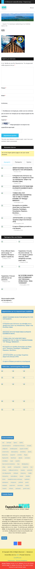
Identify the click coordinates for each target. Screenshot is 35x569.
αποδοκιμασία (13, 448)
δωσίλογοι (13, 458)
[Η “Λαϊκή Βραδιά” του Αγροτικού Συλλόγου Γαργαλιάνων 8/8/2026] (6, 373)
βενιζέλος (23, 451)
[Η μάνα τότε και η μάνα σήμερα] (28, 373)
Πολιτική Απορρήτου (21, 560)
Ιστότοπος (4, 103)
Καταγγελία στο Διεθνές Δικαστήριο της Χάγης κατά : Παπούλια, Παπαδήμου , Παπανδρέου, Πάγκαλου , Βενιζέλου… (21, 209)
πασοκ (21, 476)
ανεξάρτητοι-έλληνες (18, 445)
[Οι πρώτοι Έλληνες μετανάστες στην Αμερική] (6, 229)
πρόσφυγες (5, 482)
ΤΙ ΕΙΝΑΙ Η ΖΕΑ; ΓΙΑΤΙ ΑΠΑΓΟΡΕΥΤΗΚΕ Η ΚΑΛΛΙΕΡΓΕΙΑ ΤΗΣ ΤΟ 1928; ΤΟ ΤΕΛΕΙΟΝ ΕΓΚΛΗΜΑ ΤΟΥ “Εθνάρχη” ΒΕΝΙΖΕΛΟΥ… (22, 196)
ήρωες (15, 442)
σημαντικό (12, 485)
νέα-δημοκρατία (6, 473)
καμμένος (25, 467)
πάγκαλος (23, 473)
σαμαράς (4, 485)
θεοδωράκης (25, 464)
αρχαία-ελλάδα (24, 448)
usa (3, 442)
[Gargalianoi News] (4, 7)
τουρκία (4, 488)
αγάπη (21, 442)
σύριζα (27, 485)
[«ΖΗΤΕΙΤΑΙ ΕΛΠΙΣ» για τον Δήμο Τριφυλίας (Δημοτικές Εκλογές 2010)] (6, 220)
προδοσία (27, 479)
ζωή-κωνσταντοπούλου (8, 464)
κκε (32, 467)
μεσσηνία (29, 470)
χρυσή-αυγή (26, 488)
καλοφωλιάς (17, 467)
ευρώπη (17, 461)
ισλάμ (3, 467)
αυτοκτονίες (5, 451)
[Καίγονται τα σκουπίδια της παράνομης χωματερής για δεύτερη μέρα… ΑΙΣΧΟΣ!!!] (6, 412)
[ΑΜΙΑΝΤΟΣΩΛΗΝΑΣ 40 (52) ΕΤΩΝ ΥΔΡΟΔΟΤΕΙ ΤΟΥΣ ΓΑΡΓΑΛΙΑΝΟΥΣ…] (6, 170)
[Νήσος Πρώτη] (17, 17)
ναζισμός (15, 473)
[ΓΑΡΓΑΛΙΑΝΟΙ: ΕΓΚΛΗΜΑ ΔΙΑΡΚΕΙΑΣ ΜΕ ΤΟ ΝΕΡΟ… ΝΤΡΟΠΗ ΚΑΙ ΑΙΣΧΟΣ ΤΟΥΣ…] (6, 385)
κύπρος (4, 470)
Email (3, 95)
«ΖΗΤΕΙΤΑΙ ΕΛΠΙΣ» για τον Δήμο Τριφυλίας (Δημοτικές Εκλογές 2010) (22, 219)
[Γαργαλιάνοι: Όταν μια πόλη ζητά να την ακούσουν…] (9, 270)
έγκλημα (9, 442)
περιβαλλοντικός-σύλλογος (15, 479)
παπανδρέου (14, 476)
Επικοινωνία (11, 560)
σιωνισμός (20, 485)
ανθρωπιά (4, 448)
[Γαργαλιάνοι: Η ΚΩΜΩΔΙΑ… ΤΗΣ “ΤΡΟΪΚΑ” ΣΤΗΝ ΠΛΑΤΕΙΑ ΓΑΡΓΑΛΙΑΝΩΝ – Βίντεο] (28, 387)
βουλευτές (5, 454)
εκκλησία (27, 458)
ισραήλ (9, 467)
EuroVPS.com (17, 557)
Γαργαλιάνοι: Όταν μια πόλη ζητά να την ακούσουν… (8, 277)
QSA (17, 555)
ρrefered (21, 482)
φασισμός (18, 488)
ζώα (18, 464)
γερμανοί (12, 454)
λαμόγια (23, 470)
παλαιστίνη (5, 476)
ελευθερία (5, 461)
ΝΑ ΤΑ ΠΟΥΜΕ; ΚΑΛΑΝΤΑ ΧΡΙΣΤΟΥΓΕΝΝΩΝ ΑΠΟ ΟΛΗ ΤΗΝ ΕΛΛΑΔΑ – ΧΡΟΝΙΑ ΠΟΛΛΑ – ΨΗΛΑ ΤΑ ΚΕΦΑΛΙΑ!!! (25, 279)
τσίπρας (11, 488)
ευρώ (11, 461)
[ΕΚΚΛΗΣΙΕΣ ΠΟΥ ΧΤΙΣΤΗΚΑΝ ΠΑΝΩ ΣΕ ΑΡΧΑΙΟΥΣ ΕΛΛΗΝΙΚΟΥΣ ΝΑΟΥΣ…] (6, 187)
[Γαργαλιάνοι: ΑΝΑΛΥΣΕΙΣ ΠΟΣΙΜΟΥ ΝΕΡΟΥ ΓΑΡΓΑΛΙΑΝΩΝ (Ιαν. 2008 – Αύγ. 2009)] (17, 403)
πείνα (3, 479)
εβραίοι (20, 458)
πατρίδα (28, 476)
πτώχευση (13, 482)
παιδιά (30, 473)
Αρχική (4, 24)
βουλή (29, 451)
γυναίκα (20, 454)
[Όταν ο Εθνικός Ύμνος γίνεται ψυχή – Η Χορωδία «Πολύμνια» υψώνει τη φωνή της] (9, 245)
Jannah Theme (6, 563)
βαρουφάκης (14, 451)
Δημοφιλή (7, 162)
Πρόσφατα (18, 162)
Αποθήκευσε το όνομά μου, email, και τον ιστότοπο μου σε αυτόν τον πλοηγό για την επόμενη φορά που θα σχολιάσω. (17, 113)
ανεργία (29, 445)
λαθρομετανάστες (13, 470)
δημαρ (25, 454)
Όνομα (3, 88)
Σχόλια (29, 162)
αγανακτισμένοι (6, 445)
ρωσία (27, 482)
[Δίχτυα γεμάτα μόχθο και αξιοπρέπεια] (9, 292)
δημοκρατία (5, 458)
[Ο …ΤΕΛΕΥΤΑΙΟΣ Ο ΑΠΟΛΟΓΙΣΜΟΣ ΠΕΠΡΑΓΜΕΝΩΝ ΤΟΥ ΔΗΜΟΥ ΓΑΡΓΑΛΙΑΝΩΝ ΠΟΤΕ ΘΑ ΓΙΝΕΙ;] (28, 421)
